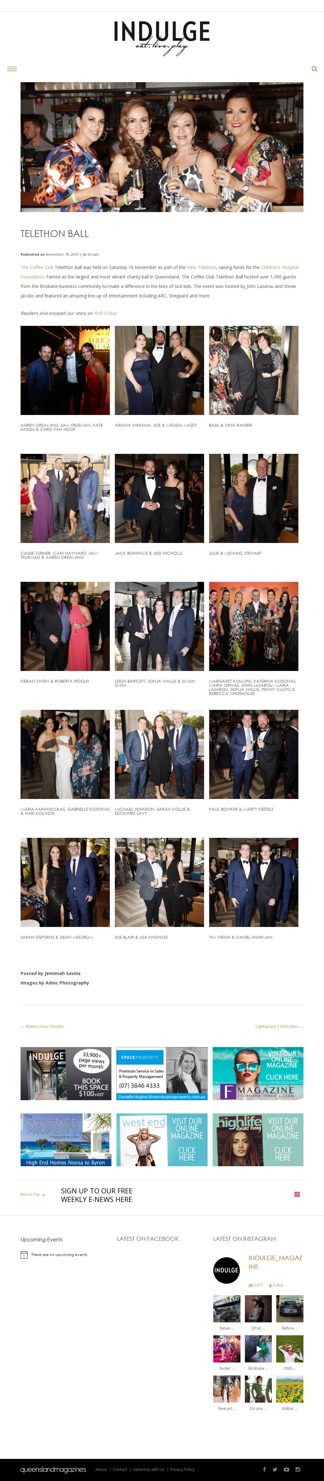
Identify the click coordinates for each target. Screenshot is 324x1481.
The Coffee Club (37, 267)
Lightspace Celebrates (277, 1026)
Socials (93, 254)
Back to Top (33, 1195)
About (101, 1469)
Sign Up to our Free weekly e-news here (97, 1195)
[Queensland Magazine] (53, 1469)
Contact (120, 1469)
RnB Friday (105, 313)
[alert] (66, 1255)
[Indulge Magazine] (162, 38)
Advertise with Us (148, 1469)
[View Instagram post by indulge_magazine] (237, 1318)
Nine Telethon (201, 267)
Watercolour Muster (45, 1026)
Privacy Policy (183, 1469)
